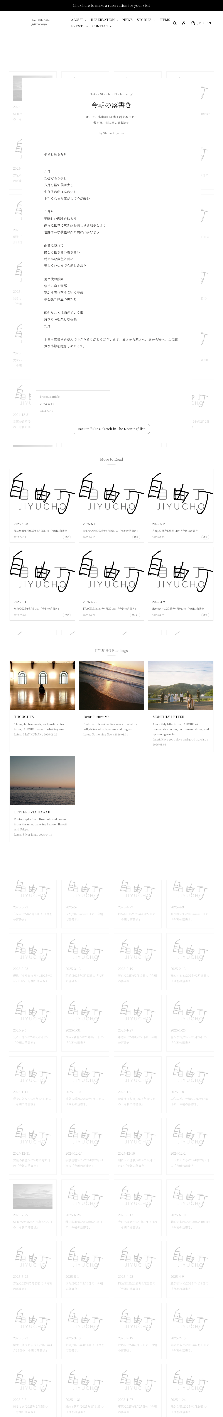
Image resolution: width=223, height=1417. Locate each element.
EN (208, 22)
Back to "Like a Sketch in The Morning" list (111, 429)
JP (199, 22)
